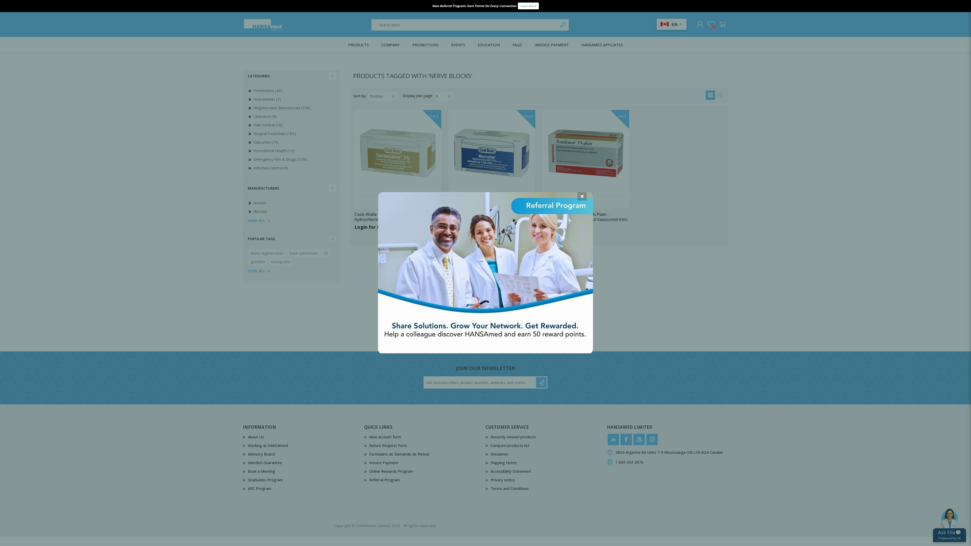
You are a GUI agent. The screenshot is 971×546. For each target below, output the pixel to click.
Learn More (528, 6)
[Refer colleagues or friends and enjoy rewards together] (485, 351)
